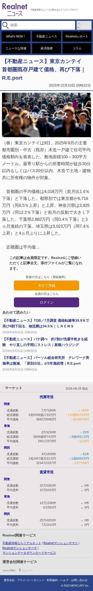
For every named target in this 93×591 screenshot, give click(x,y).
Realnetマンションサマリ (60, 543)
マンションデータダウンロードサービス (29, 553)
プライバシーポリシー (30, 580)
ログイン (47, 302)
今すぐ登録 (46, 285)
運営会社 (9, 580)
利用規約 (52, 580)
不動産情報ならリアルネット (21, 543)
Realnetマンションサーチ (19, 548)
